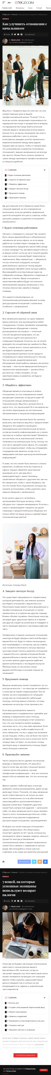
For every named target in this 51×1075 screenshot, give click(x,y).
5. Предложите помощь (16, 193)
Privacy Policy (31, 1069)
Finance (5, 18)
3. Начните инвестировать (17, 1012)
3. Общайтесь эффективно (17, 184)
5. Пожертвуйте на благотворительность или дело (25, 1021)
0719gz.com (24, 3)
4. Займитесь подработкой (17, 1016)
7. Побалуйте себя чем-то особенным (21, 1030)
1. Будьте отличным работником (18, 175)
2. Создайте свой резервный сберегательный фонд (26, 1007)
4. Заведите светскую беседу (17, 189)
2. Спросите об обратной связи (18, 180)
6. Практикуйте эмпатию (16, 197)
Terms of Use (11, 1071)
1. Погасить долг (13, 1003)
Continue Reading (25, 1055)
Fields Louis (15, 40)
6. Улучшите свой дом (15, 1025)
